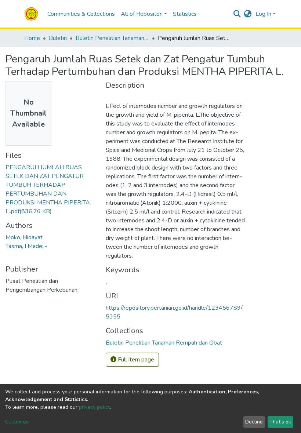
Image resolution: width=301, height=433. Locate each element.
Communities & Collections (81, 14)
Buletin (58, 38)
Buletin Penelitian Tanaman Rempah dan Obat (112, 38)
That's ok (280, 421)
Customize (17, 421)
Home (32, 38)
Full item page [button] (135, 360)
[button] (248, 14)
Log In (263, 14)
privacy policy (94, 407)
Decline (254, 421)
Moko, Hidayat (24, 237)
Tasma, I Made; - (26, 246)
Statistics (185, 14)
